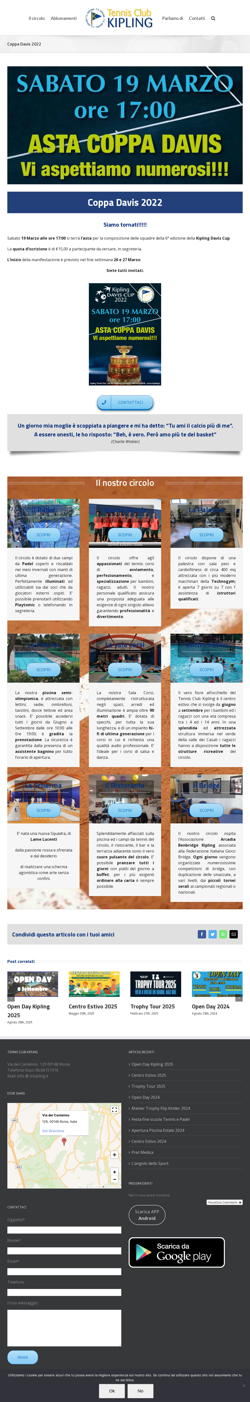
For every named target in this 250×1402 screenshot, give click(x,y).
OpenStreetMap (112, 1187)
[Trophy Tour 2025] (155, 983)
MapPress (82, 1187)
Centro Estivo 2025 (93, 1006)
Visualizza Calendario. (223, 1202)
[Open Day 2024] (217, 983)
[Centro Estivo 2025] (94, 983)
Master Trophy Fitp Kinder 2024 (161, 1108)
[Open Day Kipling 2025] (32, 983)
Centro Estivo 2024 (149, 1141)
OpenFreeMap (95, 1187)
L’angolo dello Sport (150, 1163)
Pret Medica (142, 1152)
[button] (213, 17)
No (140, 1391)
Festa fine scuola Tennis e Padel (161, 1119)
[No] (243, 1385)
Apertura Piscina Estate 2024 (158, 1130)
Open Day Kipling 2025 (152, 1064)
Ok (112, 1391)
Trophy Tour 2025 (152, 1006)
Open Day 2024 (210, 1006)
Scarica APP (147, 1215)
